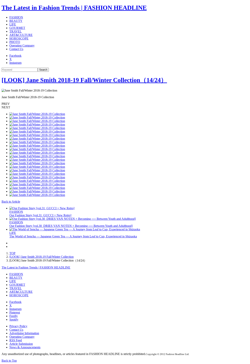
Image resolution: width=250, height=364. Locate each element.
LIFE (12, 24)
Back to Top (9, 360)
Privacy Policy (18, 326)
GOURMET (17, 28)
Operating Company (22, 45)
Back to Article (11, 201)
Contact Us (16, 49)
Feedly (13, 316)
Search (43, 69)
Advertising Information (24, 333)
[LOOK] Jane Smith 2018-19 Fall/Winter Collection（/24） (84, 80)
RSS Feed (15, 340)
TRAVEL (15, 31)
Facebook (15, 55)
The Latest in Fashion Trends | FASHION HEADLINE (74, 7)
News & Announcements (24, 347)
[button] (125, 104)
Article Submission (21, 343)
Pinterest (14, 312)
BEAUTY (15, 20)
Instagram (15, 62)
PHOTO (14, 42)
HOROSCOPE (19, 38)
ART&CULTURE (21, 35)
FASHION (16, 17)
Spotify (13, 319)
